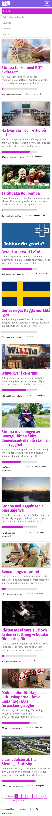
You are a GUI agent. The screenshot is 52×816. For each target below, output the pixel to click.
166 (13, 800)
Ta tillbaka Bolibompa (21, 193)
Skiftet (11, 814)
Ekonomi (7, 28)
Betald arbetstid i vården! (23, 252)
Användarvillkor (8, 809)
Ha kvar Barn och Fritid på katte (24, 132)
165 (8, 800)
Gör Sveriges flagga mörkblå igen (26, 312)
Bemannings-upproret (21, 571)
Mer (5, 34)
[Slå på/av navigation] (46, 3)
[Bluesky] (37, 809)
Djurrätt (7, 23)
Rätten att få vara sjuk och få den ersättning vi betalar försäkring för (25, 634)
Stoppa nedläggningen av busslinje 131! (23, 508)
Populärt (7, 11)
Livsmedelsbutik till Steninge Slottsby (19, 761)
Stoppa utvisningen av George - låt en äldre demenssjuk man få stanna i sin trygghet (26, 438)
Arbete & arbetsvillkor (14, 17)
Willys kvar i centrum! (20, 373)
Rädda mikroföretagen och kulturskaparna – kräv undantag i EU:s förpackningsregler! (25, 699)
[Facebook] (31, 809)
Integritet (21, 809)
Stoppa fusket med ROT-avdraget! (22, 69)
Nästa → (22, 800)
